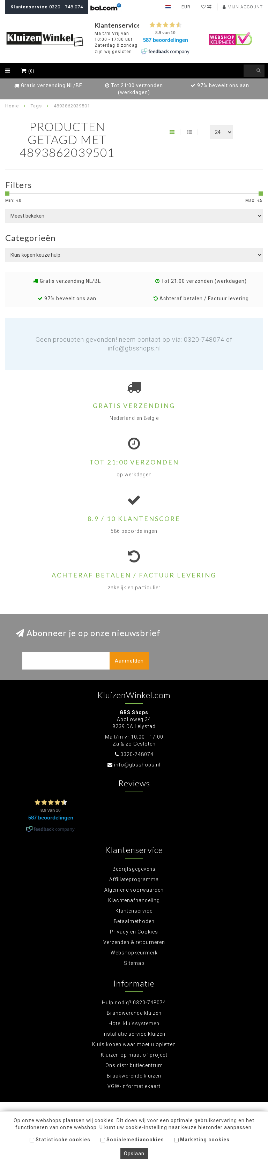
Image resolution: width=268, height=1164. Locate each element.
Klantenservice (134, 911)
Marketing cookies (204, 1139)
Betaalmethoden (134, 921)
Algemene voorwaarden (134, 890)
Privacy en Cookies (134, 932)
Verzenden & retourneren (134, 942)
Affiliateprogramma (134, 879)
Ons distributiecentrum (134, 1065)
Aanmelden (129, 661)
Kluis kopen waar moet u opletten (134, 1044)
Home (12, 105)
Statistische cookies (62, 1139)
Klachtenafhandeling (134, 900)
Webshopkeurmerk (134, 952)
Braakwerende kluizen (134, 1076)
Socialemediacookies (134, 1139)
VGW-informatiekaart (134, 1086)
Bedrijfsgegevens (134, 869)
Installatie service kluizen (134, 1034)
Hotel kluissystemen (134, 1023)
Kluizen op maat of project (134, 1055)
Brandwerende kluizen (134, 1013)
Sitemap (134, 963)
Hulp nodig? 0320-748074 (134, 1002)
